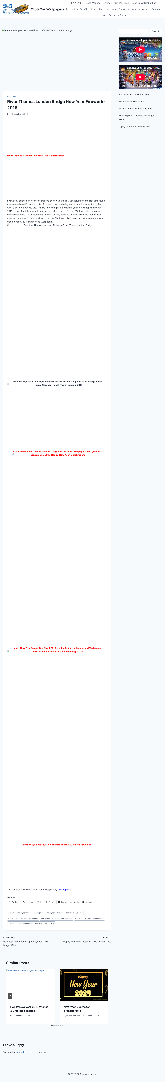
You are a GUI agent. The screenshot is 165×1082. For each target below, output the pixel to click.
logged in (21, 1052)
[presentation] (30, 985)
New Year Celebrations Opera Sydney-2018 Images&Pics (25, 941)
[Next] (104, 996)
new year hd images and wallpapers (56, 918)
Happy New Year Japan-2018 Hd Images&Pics (87, 939)
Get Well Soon (121, 3)
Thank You (123, 9)
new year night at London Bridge (89, 918)
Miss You (111, 9)
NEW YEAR (11, 96)
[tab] (52, 1025)
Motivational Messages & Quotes (136, 108)
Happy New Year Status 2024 (134, 94)
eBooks (122, 15)
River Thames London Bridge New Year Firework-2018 (31, 923)
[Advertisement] (57, 135)
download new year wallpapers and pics (25, 913)
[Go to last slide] (10, 996)
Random (156, 9)
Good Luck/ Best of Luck (144, 3)
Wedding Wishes (140, 9)
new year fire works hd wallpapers (23, 918)
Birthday (107, 3)
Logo (103, 15)
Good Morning (93, 3)
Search (156, 31)
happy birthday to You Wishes (134, 126)
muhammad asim (73, 1016)
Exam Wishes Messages (131, 101)
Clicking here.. (65, 889)
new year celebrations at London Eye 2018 (64, 913)
